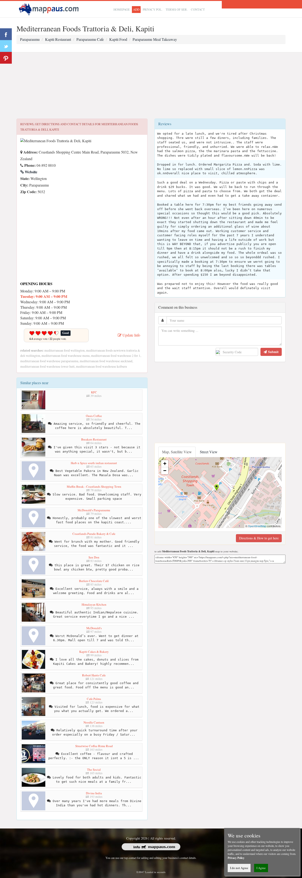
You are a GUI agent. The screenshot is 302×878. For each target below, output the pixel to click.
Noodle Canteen (94, 722)
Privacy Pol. (152, 9)
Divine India (94, 793)
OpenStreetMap (257, 526)
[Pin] (6, 58)
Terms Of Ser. (177, 9)
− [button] (164, 471)
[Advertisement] (151, 85)
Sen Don (93, 557)
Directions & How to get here (259, 538)
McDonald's (94, 628)
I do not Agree (239, 868)
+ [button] (164, 463)
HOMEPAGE (121, 9)
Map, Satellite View (177, 451)
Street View (209, 451)
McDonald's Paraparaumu (94, 510)
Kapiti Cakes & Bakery (94, 651)
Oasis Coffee (94, 416)
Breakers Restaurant (94, 439)
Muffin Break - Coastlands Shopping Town (94, 486)
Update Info (131, 335)
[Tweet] (6, 46)
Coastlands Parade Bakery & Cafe (93, 534)
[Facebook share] (6, 34)
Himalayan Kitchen (94, 604)
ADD (136, 9)
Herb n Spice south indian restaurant (94, 463)
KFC (94, 392)
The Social (94, 769)
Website (30, 172)
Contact (198, 9)
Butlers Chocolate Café (94, 581)
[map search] (49, 8)
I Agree (261, 868)
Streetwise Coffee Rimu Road (94, 746)
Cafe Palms (94, 699)
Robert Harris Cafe (94, 675)
